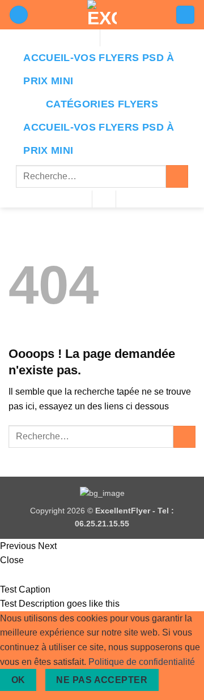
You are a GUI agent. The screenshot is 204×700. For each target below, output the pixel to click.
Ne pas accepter (101, 680)
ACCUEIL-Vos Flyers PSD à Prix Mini (98, 69)
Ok (18, 680)
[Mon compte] (19, 15)
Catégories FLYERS (102, 104)
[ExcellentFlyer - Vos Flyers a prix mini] (102, 14)
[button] (185, 15)
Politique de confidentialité (141, 662)
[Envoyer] (177, 176)
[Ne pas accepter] (178, 680)
